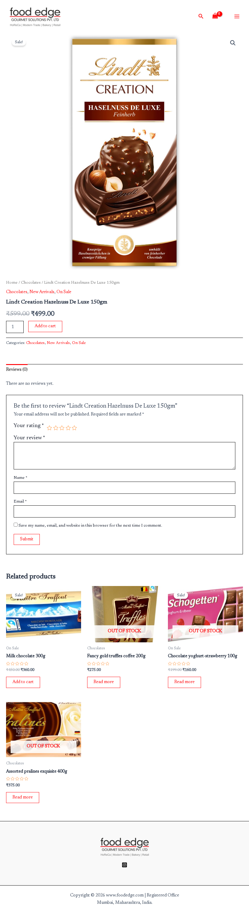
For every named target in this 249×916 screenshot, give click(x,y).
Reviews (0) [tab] (17, 369)
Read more (104, 682)
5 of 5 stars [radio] (74, 428)
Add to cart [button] (23, 682)
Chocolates (31, 283)
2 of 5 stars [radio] (56, 428)
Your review (29, 438)
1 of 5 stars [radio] (49, 428)
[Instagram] (124, 865)
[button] (232, 42)
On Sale (63, 292)
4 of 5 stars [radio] (68, 428)
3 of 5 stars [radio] (62, 428)
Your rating (29, 426)
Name (20, 478)
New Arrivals (41, 292)
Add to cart (45, 326)
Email (20, 502)
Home (12, 283)
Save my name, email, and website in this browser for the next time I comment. (90, 526)
